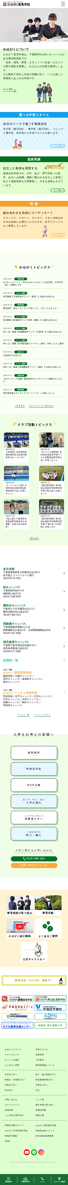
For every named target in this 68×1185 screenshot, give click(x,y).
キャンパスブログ (42, 715)
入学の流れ (34, 801)
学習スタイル (42, 1049)
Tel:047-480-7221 (12, 614)
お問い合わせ (11, 1099)
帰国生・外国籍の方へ (15, 1080)
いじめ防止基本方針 (14, 1115)
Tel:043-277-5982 (12, 651)
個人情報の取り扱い (45, 1105)
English (8, 1090)
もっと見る (8, 89)
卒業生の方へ (42, 1085)
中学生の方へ (11, 1074)
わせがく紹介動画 (20, 936)
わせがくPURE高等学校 (16, 1131)
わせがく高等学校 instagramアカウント (41, 1152)
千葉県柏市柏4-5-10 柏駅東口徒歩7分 (13, 590)
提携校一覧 (10, 660)
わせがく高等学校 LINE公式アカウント (34, 1152)
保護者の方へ (34, 817)
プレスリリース (12, 1105)
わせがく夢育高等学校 (46, 1125)
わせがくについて (13, 1049)
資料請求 (34, 752)
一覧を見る (20, 405)
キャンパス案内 (12, 1060)
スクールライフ (12, 1055)
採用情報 (9, 1110)
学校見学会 (34, 768)
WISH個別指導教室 (45, 1136)
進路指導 (40, 1055)
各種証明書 (41, 1110)
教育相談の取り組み (19, 913)
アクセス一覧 (23, 715)
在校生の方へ (11, 1085)
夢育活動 (48, 913)
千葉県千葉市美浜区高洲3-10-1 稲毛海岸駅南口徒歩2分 (19, 645)
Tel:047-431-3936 (12, 633)
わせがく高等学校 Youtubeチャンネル (27, 1152)
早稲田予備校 (11, 1136)
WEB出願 (34, 785)
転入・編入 (34, 833)
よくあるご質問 (48, 936)
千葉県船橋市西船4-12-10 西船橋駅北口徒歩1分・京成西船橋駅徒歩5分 (27, 626)
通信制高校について (45, 1065)
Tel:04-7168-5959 (12, 596)
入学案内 (40, 1060)
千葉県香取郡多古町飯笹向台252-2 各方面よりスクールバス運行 (21, 572)
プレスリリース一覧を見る (41, 405)
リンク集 (40, 1099)
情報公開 (40, 1115)
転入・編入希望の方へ (46, 1074)
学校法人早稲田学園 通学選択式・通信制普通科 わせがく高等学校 (16, 4)
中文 (38, 1090)
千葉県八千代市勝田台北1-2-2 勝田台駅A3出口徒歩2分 (19, 608)
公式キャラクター (34, 959)
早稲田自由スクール (45, 1131)
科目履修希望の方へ (45, 1080)
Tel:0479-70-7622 (12, 578)
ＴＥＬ (42, 1181)
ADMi (7, 1141)
